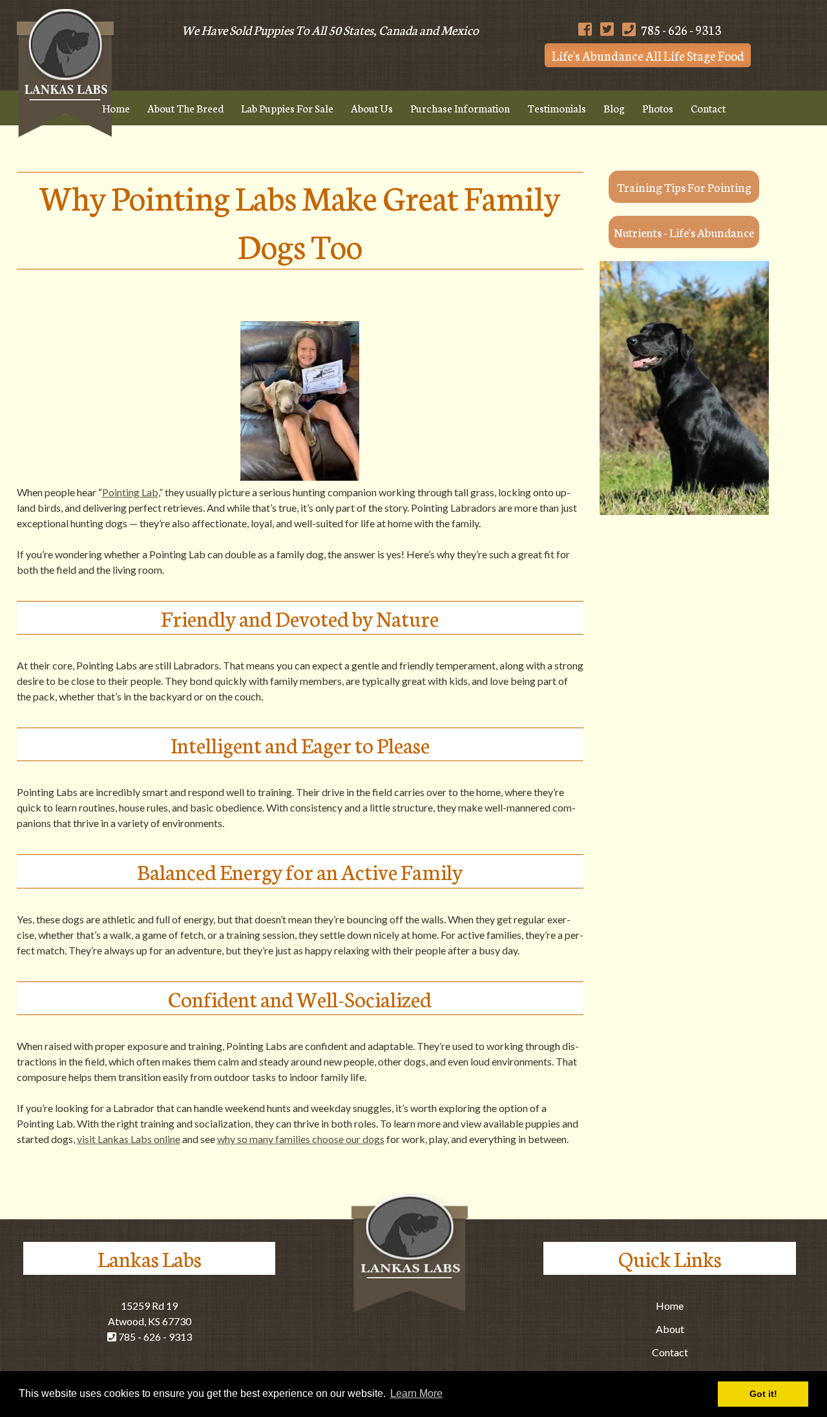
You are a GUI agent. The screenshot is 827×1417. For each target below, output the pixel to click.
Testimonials (556, 107)
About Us (372, 107)
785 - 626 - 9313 (680, 29)
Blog (614, 107)
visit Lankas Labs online (128, 1139)
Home (116, 107)
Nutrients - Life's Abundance (684, 232)
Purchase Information (460, 107)
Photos (657, 107)
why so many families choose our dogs (300, 1139)
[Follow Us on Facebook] (585, 29)
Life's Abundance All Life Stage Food (648, 55)
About (670, 1329)
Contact (708, 107)
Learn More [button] (416, 1393)
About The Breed (185, 107)
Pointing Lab (130, 492)
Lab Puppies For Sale (287, 107)
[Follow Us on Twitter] (607, 29)
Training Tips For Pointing (684, 186)
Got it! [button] (763, 1394)
